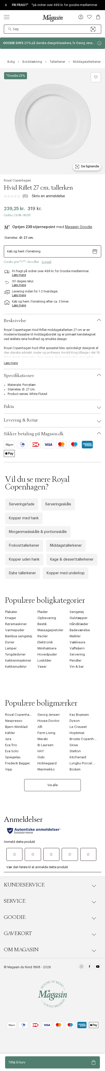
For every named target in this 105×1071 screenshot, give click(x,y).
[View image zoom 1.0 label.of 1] (52, 121)
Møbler (75, 636)
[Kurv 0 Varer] (98, 17)
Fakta (9, 406)
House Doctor (48, 720)
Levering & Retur (21, 420)
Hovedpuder (47, 654)
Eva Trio (11, 745)
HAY (40, 751)
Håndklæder (79, 624)
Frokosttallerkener (24, 545)
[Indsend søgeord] (10, 29)
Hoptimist (77, 733)
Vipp (8, 769)
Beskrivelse (15, 321)
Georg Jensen (48, 714)
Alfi (39, 726)
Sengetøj (77, 611)
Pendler (76, 660)
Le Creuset (78, 726)
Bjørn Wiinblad (16, 726)
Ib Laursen (45, 745)
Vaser (42, 666)
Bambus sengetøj (18, 636)
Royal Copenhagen (17, 180)
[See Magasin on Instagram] (81, 967)
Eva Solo (12, 751)
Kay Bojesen (79, 714)
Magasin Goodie (78, 227)
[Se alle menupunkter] (6, 17)
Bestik (42, 624)
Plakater (11, 611)
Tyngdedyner (15, 654)
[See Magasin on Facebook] (89, 967)
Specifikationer (19, 375)
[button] (81, 17)
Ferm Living (46, 733)
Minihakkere (47, 648)
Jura (8, 739)
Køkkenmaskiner (18, 660)
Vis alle (52, 785)
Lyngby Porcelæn (83, 763)
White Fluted (38, 393)
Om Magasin (21, 949)
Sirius (74, 745)
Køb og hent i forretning (24, 251)
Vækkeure (77, 642)
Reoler (42, 636)
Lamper (11, 648)
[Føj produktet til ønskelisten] (96, 77)
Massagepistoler (50, 630)
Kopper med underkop (66, 573)
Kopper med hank (24, 518)
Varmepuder (14, 630)
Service (14, 901)
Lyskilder (44, 660)
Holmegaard (47, 763)
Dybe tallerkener (22, 573)
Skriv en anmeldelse (48, 196)
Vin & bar (77, 666)
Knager (10, 618)
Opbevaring (46, 618)
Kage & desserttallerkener (72, 559)
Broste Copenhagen (86, 739)
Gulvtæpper (79, 618)
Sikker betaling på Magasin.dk (34, 434)
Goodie (14, 917)
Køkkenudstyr (16, 666)
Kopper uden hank (24, 559)
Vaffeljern (77, 648)
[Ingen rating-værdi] (13, 196)
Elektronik (45, 642)
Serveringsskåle (58, 504)
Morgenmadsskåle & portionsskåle (38, 532)
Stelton (75, 751)
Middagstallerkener (66, 545)
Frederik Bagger (17, 763)
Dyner (10, 642)
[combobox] (52, 29)
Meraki (42, 739)
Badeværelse (80, 630)
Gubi (41, 757)
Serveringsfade (21, 504)
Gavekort (18, 933)
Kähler (10, 733)
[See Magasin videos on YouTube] (97, 967)
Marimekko (46, 769)
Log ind (46, 261)
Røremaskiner (16, 624)
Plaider (42, 611)
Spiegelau (12, 757)
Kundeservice (24, 884)
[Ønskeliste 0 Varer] (89, 17)
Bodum (75, 769)
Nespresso (13, 720)
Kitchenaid (78, 757)
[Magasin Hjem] (52, 18)
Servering (77, 654)
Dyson (75, 720)
